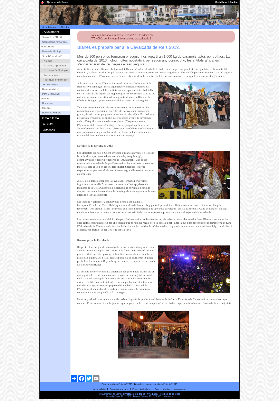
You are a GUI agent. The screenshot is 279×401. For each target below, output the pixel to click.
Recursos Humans (51, 112)
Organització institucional (54, 42)
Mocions (46, 108)
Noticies (65, 27)
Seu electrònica (50, 84)
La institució (48, 46)
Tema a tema (50, 118)
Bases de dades (50, 89)
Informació (168, 396)
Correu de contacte (119, 389)
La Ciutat (47, 124)
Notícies (48, 61)
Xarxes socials (51, 75)
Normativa (47, 103)
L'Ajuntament (50, 32)
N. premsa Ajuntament (55, 65)
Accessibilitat (99, 389)
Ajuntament (53, 27)
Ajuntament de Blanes (57, 2)
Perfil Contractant (50, 94)
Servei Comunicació (52, 56)
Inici (43, 27)
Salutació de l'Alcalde (52, 37)
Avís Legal (152, 394)
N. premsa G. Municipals (56, 70)
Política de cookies (170, 394)
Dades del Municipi (51, 51)
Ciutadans (48, 130)
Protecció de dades (142, 389)
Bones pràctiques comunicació (170, 389)
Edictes (46, 98)
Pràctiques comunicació (56, 79)
